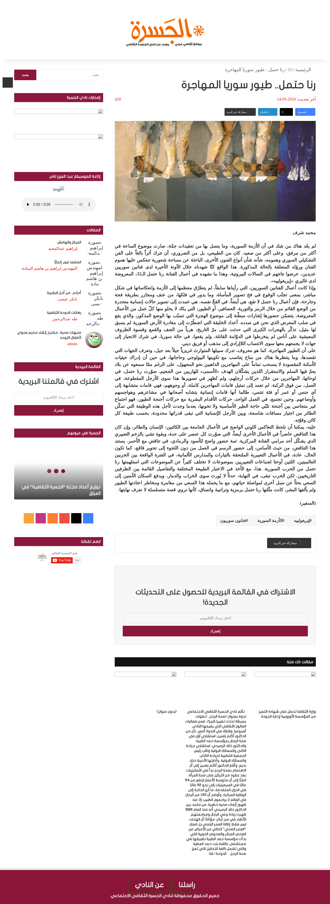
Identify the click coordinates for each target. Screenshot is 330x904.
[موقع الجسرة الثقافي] (165, 29)
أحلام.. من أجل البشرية (64, 293)
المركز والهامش (69, 242)
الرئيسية (303, 69)
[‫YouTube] (64, 518)
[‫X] (76, 518)
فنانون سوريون (233, 520)
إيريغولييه (302, 520)
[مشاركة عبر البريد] (8, 82)
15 (290, 69)
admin (72, 344)
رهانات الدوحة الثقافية (64, 313)
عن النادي (149, 885)
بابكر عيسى (67, 299)
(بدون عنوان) (167, 711)
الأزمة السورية (270, 520)
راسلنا (187, 885)
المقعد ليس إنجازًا (67, 262)
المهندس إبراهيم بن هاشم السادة (49, 268)
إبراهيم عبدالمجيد (62, 248)
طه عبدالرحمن (64, 319)
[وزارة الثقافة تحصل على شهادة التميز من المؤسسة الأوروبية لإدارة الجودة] (285, 689)
